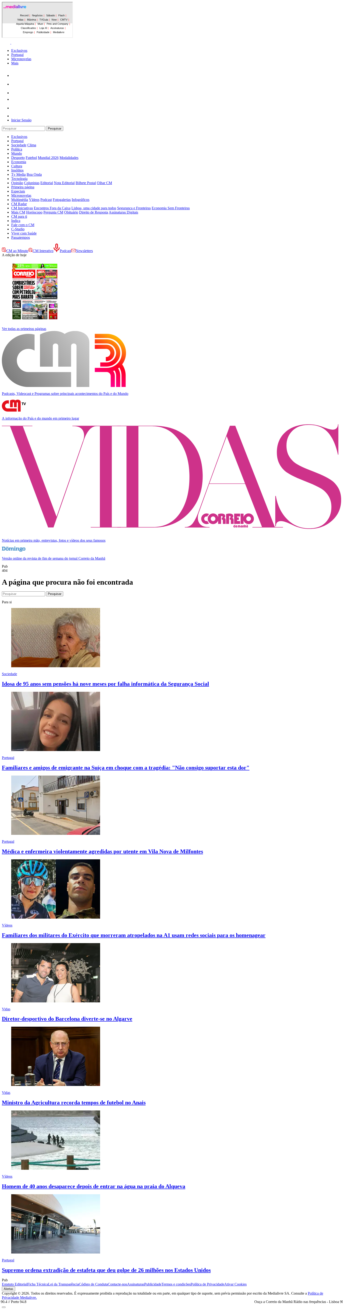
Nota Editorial (64, 183)
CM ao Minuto (17, 251)
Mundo (16, 153)
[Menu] (11, 43)
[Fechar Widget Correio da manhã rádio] (4, 1307)
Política (16, 149)
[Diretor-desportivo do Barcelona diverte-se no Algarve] (55, 1001)
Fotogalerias (62, 200)
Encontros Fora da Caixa (52, 208)
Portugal (17, 55)
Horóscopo (34, 212)
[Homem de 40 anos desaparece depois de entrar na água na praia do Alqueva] (55, 1168)
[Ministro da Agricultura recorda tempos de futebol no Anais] (55, 1085)
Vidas (6, 1009)
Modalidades (69, 158)
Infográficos (80, 200)
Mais (14, 63)
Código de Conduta (93, 1284)
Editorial (46, 183)
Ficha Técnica (37, 1284)
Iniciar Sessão (21, 120)
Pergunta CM (53, 212)
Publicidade (152, 1284)
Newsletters (84, 251)
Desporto (18, 158)
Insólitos (17, 170)
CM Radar (19, 204)
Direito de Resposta (93, 212)
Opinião (17, 183)
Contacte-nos (117, 1284)
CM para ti (19, 216)
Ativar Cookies (235, 1284)
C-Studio (17, 229)
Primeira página (22, 187)
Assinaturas (135, 1284)
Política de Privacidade (207, 1284)
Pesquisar (54, 128)
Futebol (31, 158)
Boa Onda (34, 174)
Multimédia (19, 200)
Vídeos (34, 200)
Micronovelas (21, 59)
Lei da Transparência (63, 1284)
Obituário (71, 212)
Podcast (46, 200)
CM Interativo (43, 251)
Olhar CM (104, 183)
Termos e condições (176, 1284)
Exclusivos (19, 51)
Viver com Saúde (24, 233)
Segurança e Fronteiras (134, 208)
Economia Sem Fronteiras (171, 208)
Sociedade (18, 145)
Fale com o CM (22, 225)
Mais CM (18, 212)
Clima (31, 145)
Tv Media (18, 174)
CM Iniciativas (22, 208)
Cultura (16, 166)
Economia (18, 162)
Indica (15, 221)
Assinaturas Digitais (123, 212)
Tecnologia (19, 179)
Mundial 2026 (48, 158)
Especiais (18, 191)
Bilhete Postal (86, 183)
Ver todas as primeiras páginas (24, 329)
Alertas (8, 1289)
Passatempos (20, 237)
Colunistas (31, 183)
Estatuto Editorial (14, 1284)
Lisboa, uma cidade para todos (93, 208)
